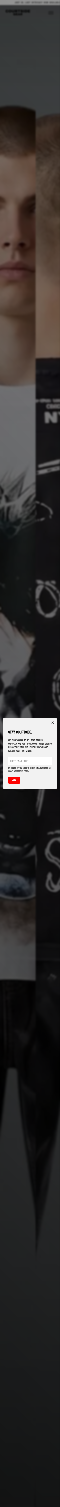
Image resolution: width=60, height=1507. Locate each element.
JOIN (14, 780)
